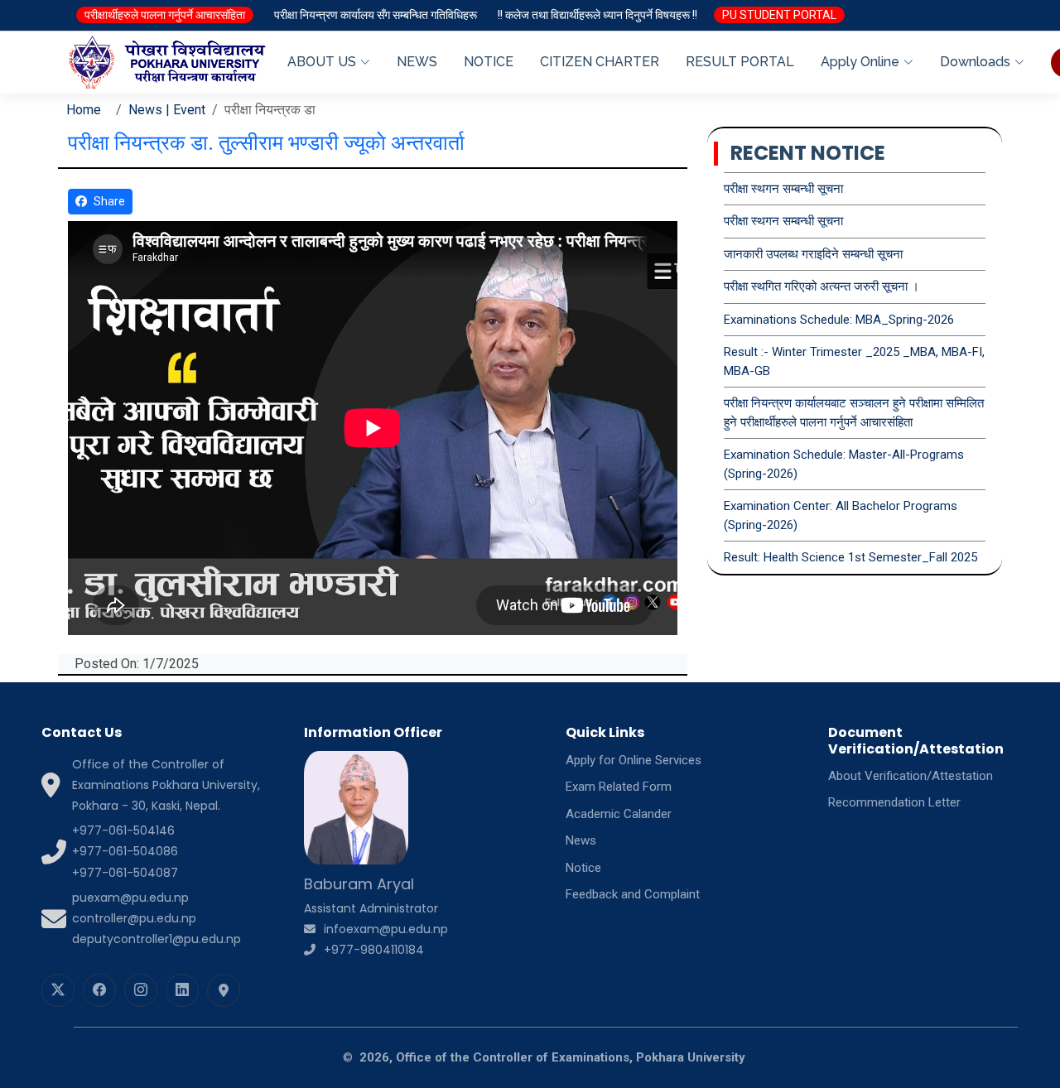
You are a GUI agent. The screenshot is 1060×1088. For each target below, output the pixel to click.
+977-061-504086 (125, 851)
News (581, 840)
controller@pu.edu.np (134, 918)
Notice (583, 867)
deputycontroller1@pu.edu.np (156, 939)
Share (109, 201)
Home (83, 110)
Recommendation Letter (894, 802)
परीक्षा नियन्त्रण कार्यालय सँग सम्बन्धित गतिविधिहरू (375, 15)
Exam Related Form (619, 786)
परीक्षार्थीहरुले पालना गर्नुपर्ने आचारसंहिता (164, 15)
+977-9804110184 (374, 949)
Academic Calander (619, 813)
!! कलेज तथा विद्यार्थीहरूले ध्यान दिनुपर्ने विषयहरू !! (597, 15)
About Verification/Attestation (910, 775)
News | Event (166, 110)
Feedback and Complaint (633, 894)
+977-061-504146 (123, 830)
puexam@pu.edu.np (130, 897)
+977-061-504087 (125, 872)
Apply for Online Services (633, 760)
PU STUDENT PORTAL (779, 15)
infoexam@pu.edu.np (386, 929)
